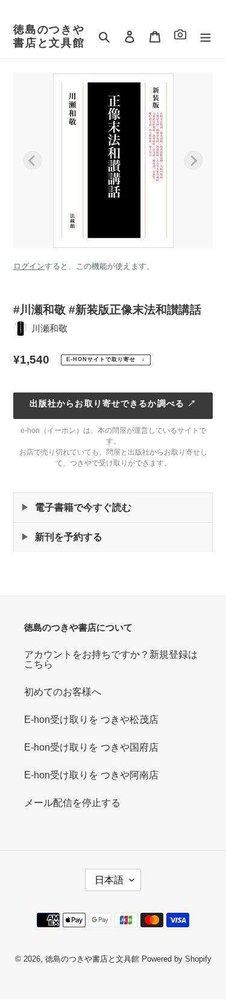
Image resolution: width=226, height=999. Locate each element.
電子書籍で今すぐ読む (83, 507)
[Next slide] (193, 160)
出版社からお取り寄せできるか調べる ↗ (113, 403)
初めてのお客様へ (62, 692)
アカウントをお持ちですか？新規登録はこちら (111, 659)
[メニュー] (205, 37)
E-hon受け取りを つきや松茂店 (91, 719)
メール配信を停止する (72, 803)
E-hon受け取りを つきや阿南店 (91, 775)
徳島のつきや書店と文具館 (49, 36)
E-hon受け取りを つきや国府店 (91, 747)
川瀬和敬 (49, 328)
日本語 (109, 880)
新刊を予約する (68, 537)
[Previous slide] (32, 160)
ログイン (29, 266)
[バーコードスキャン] (180, 36)
